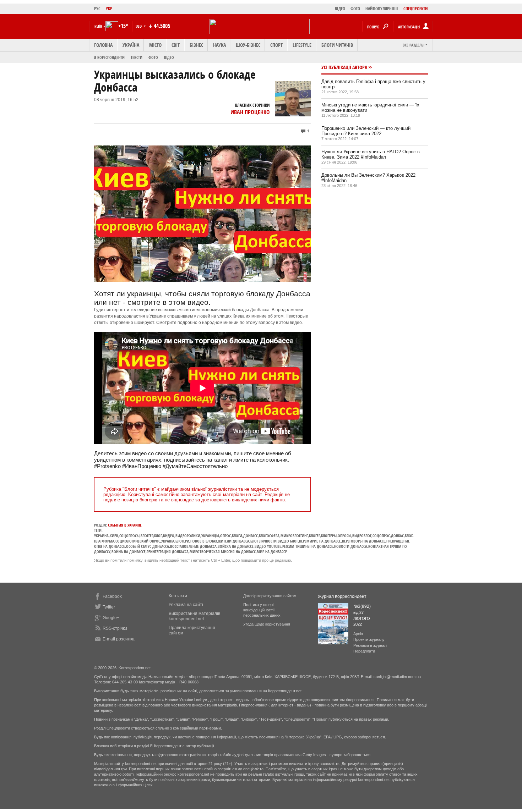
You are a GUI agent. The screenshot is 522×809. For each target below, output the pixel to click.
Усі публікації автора (344, 67)
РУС (97, 9)
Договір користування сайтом (270, 596)
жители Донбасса (233, 541)
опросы (344, 535)
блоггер (147, 535)
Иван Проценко (250, 112)
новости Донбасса (350, 546)
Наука (219, 45)
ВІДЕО (340, 9)
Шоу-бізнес (248, 45)
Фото (153, 57)
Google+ (111, 617)
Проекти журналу (369, 639)
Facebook (112, 596)
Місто (155, 45)
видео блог (288, 541)
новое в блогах (203, 541)
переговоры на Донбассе (363, 541)
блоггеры (329, 535)
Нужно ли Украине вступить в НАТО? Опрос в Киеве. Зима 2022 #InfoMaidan (370, 154)
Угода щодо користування (266, 624)
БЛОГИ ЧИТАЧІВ (337, 45)
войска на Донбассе (236, 546)
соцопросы (129, 535)
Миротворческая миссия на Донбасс (223, 551)
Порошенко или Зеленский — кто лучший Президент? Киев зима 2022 (365, 131)
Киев (114, 535)
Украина (101, 535)
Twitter (109, 607)
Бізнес (196, 45)
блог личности (263, 541)
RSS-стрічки (115, 628)
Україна (131, 45)
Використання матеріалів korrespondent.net (194, 616)
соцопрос (381, 535)
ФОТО (355, 9)
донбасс (250, 535)
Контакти (178, 595)
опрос (225, 535)
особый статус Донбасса (147, 546)
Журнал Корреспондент (342, 596)
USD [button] (139, 26)
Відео (169, 57)
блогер (314, 535)
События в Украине (125, 525)
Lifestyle (302, 45)
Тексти (136, 57)
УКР (109, 9)
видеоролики (187, 535)
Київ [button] (98, 26)
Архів (358, 634)
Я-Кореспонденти (109, 57)
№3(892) (362, 606)
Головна (103, 45)
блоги (237, 535)
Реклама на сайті (186, 604)
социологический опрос (137, 541)
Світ (176, 45)
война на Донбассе (129, 551)
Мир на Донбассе (272, 551)
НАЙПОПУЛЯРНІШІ (381, 9)
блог (158, 535)
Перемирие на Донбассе (320, 541)
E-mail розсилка (119, 639)
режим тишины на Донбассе (307, 546)
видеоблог (361, 535)
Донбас (397, 535)
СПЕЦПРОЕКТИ (415, 9)
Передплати (364, 651)
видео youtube (268, 546)
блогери (182, 541)
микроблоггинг (294, 535)
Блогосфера (269, 535)
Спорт (276, 45)
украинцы (210, 535)
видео (168, 535)
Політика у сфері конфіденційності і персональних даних (262, 609)
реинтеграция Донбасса (168, 551)
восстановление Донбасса (193, 546)
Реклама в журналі (370, 645)
